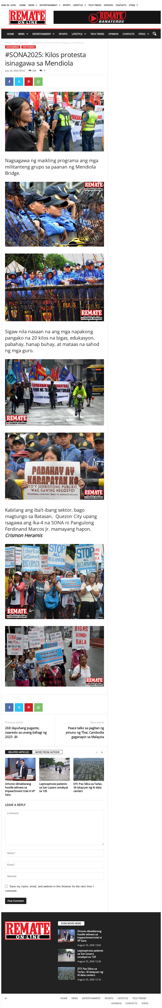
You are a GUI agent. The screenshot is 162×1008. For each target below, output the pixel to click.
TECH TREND (94, 5)
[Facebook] (9, 81)
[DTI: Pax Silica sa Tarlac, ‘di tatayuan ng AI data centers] (88, 769)
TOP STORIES (28, 47)
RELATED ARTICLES (18, 752)
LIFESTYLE (78, 5)
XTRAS (132, 5)
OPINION (108, 5)
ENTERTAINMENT (48, 5)
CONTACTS (121, 5)
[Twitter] (19, 81)
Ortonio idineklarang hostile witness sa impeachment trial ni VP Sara (20, 789)
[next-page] (102, 752)
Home (8, 42)
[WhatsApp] (38, 81)
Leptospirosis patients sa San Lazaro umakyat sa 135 (53, 787)
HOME (22, 5)
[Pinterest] (28, 81)
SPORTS (66, 5)
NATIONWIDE (21, 42)
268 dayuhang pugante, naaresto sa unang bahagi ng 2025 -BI (26, 732)
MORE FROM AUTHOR (47, 752)
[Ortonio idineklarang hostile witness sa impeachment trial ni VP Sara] (20, 769)
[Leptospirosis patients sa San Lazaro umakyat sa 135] (54, 769)
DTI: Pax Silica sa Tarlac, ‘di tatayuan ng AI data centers (87, 787)
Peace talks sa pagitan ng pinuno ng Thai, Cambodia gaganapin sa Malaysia (85, 732)
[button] (154, 34)
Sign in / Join (8, 5)
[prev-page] (97, 752)
